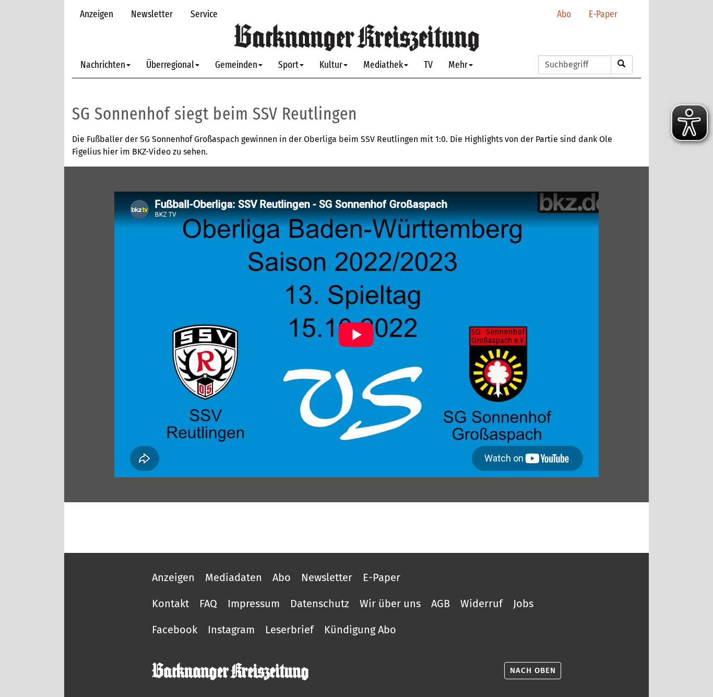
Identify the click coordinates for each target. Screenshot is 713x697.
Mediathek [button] (383, 64)
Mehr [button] (458, 64)
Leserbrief (289, 629)
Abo (564, 14)
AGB (440, 603)
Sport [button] (288, 64)
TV (428, 64)
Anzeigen (96, 14)
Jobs (523, 603)
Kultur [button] (330, 64)
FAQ (208, 603)
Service (204, 14)
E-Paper (603, 14)
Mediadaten (233, 577)
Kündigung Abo (360, 629)
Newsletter (152, 14)
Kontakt (170, 603)
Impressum (254, 603)
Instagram (231, 629)
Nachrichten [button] (102, 64)
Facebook (174, 629)
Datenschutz (319, 603)
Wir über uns (390, 603)
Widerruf (481, 603)
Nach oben (533, 670)
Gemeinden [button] (236, 64)
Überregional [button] (170, 64)
